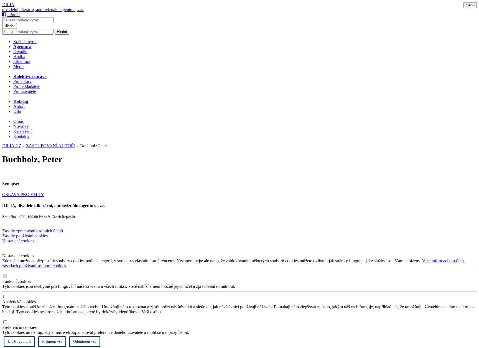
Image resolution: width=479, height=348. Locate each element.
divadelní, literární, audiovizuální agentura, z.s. (43, 9)
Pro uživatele (24, 91)
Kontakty (21, 136)
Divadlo (20, 51)
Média (18, 66)
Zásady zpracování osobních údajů (32, 230)
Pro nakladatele (26, 86)
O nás (18, 121)
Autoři (19, 106)
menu (470, 5)
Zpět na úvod (25, 41)
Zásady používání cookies (25, 235)
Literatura (21, 61)
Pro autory (22, 81)
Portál (13, 14)
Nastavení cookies (18, 240)
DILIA (8, 4)
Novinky (21, 126)
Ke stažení (22, 131)
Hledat (9, 26)
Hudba (19, 56)
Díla (17, 111)
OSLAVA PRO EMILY (23, 194)
